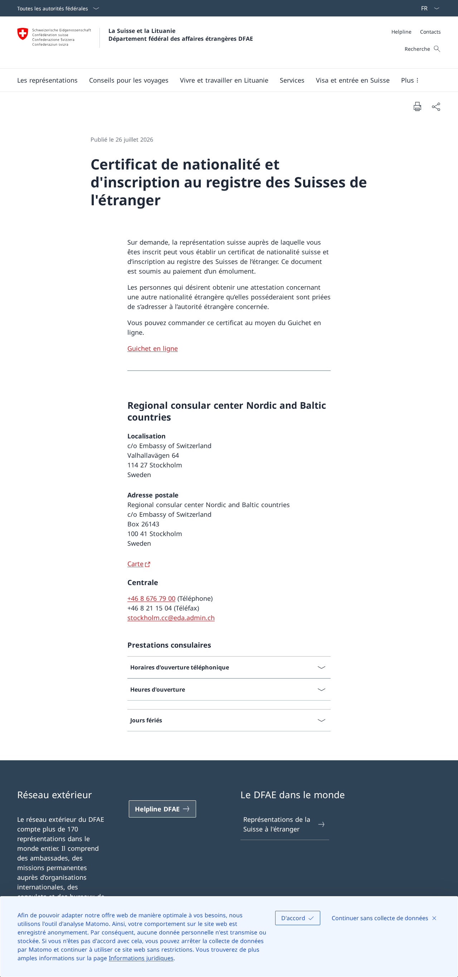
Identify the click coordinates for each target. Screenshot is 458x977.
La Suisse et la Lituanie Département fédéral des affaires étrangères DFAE (180, 35)
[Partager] (436, 106)
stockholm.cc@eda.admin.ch (171, 617)
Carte (135, 563)
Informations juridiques (141, 958)
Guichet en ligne (152, 348)
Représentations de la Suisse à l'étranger (276, 824)
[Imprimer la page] (417, 106)
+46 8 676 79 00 (151, 598)
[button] (47, 80)
